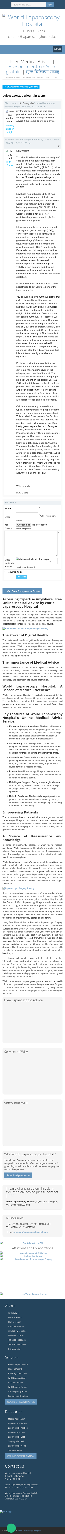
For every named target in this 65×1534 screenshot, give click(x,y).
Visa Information (15, 1382)
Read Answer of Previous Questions (21, 87)
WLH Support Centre (17, 1386)
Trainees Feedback (17, 1339)
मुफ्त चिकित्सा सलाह (42, 71)
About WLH (13, 1312)
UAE (47, 77)
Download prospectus (18, 1175)
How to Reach (14, 1321)
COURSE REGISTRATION (21, 1401)
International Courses (18, 1395)
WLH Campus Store (17, 1377)
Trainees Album (15, 1450)
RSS (11, 1195)
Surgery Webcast (16, 1441)
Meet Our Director (16, 1335)
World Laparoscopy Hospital (29, 1530)
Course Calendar (16, 1326)
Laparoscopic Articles (18, 1427)
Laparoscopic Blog (16, 1436)
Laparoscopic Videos (17, 1423)
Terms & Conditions (17, 1344)
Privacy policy (14, 1348)
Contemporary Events (18, 1391)
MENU (58, 50)
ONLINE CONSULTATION (20, 1456)
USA (55, 77)
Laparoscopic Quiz (16, 1432)
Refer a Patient (15, 1368)
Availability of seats (17, 1330)
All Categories (27, 103)
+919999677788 (34, 31)
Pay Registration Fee (17, 1373)
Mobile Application (16, 1418)
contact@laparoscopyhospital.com (34, 36)
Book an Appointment (18, 1364)
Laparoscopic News (17, 1445)
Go (50, 4)
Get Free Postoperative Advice (23, 591)
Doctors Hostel (15, 1317)
